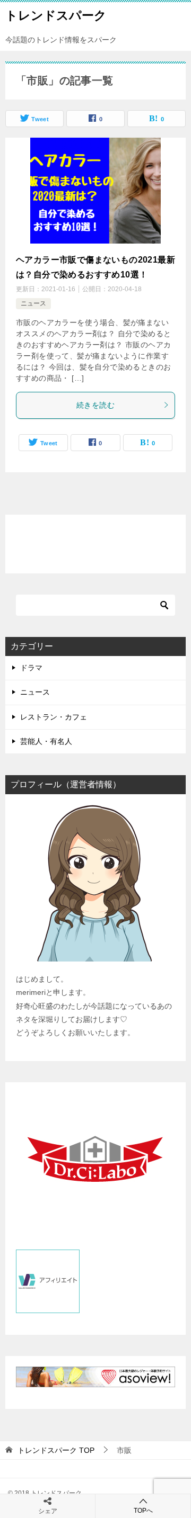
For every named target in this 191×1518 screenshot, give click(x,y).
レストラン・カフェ (53, 717)
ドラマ (31, 667)
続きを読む (95, 405)
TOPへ (143, 1510)
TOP (56, 1450)
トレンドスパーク (56, 15)
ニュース (33, 303)
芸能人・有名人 (46, 741)
